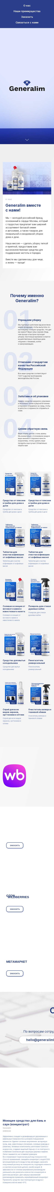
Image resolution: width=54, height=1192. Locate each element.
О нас (27, 5)
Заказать (27, 16)
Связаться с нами (27, 22)
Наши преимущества (27, 11)
